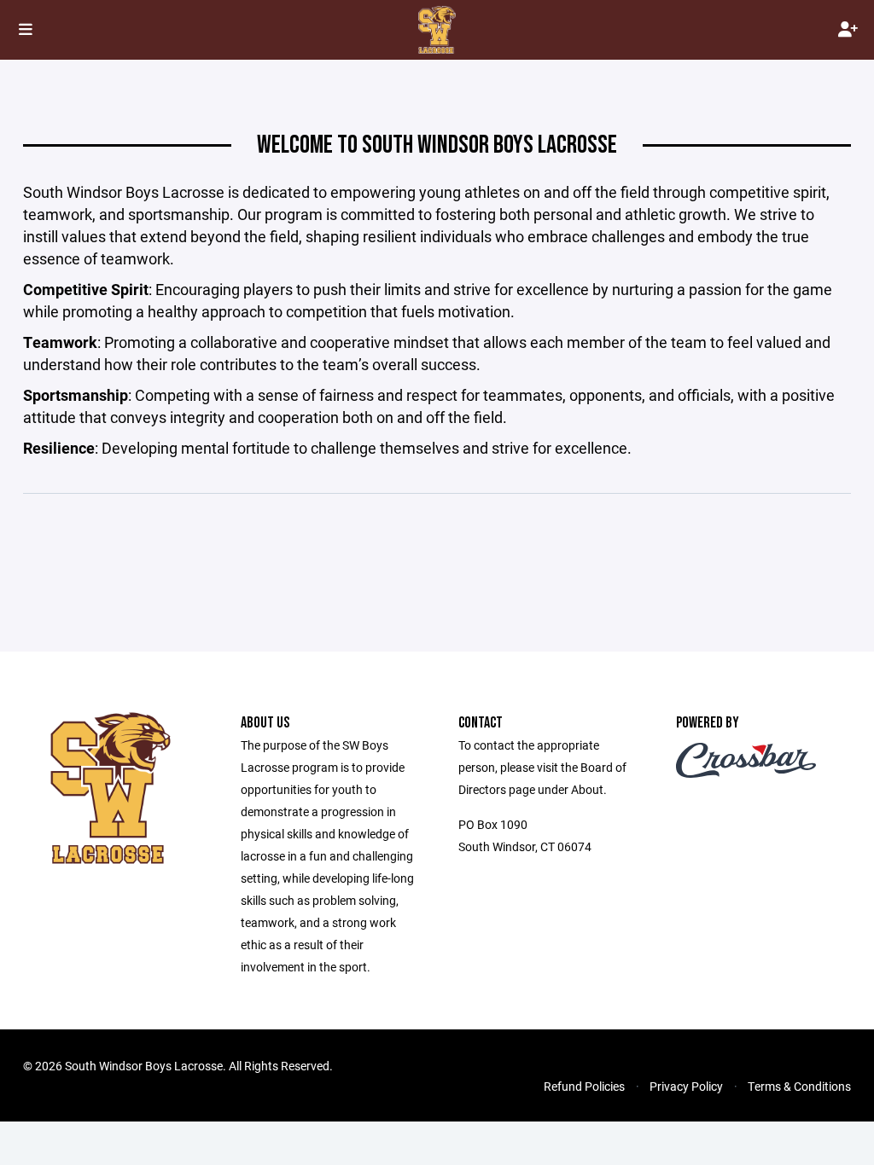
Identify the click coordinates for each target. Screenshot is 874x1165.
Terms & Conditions (799, 1086)
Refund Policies (584, 1086)
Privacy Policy (686, 1086)
